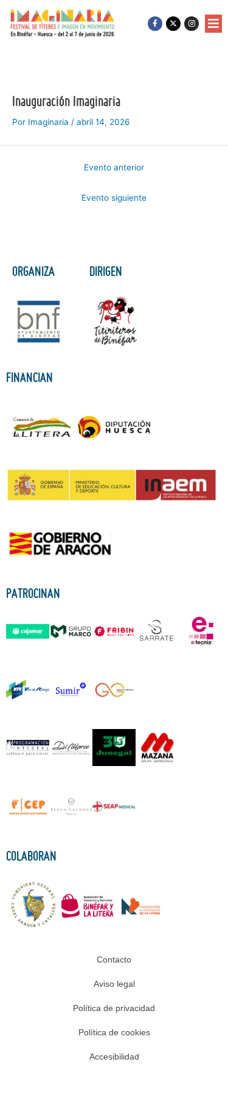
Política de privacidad (114, 1008)
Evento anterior (114, 167)
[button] (213, 24)
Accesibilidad (114, 1056)
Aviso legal (114, 984)
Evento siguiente (114, 198)
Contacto (114, 959)
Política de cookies (114, 1032)
